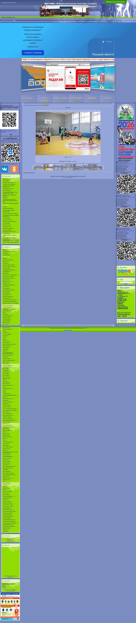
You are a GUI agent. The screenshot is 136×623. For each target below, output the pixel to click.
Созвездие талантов (7, 441)
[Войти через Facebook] (125, 271)
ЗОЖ (4, 312)
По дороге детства (7, 478)
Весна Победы (6, 483)
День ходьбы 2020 (7, 310)
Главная (3, 17)
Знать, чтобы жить (7, 413)
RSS (14, 20)
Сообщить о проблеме (33, 53)
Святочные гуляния (7, 513)
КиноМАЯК (5, 469)
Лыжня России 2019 (7, 355)
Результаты (7, 589)
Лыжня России (6, 448)
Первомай (5, 253)
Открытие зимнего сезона (9, 266)
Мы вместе (5, 263)
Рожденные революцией (8, 309)
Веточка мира (6, 291)
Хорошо (3, 586)
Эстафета (5, 332)
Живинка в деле (6, 345)
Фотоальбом (31, 105)
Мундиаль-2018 (6, 378)
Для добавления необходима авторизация (10, 576)
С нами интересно (7, 307)
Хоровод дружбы (7, 366)
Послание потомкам (7, 418)
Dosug (75, 161)
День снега (5, 261)
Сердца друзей (6, 271)
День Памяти (6, 381)
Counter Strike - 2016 (7, 504)
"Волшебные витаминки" (8, 526)
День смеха (5, 493)
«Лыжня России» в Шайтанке (9, 301)
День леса (5, 423)
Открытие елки (6, 317)
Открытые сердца (7, 491)
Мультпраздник (6, 508)
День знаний (6, 375)
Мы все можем (6, 268)
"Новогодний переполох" (8, 519)
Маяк (4, 249)
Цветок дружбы (6, 320)
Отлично (4, 585)
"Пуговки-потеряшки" (8, 516)
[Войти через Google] (132, 271)
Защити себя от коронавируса (10, 274)
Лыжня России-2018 (7, 401)
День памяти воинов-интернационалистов (8, 353)
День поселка (6, 322)
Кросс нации (6, 373)
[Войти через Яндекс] (129, 271)
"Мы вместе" (6, 464)
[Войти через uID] (119, 271)
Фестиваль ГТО (6, 294)
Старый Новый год (7, 514)
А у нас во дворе (7, 334)
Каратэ (4, 339)
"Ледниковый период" (8, 524)
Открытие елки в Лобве (8, 264)
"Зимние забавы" (7, 518)
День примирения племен (9, 474)
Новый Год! (5, 403)
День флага (5, 273)
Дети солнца (6, 368)
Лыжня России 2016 (7, 509)
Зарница (5, 350)
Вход (14, 17)
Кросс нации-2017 (7, 425)
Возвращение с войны (8, 276)
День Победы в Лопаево (8, 289)
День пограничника (7, 385)
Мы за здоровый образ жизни (9, 410)
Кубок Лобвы (6, 347)
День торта (5, 324)
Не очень (4, 587)
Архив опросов (13, 589)
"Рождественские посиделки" (9, 523)
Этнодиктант (6, 370)
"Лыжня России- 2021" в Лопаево (10, 303)
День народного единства (9, 420)
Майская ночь (6, 479)
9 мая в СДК (6, 286)
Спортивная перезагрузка (9, 251)
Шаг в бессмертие (7, 329)
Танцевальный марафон (8, 284)
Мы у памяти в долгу (8, 398)
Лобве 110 (5, 529)
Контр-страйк (6, 443)
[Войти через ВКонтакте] (122, 271)
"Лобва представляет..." (8, 496)
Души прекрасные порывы (9, 344)
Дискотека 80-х (6, 463)
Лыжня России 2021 (7, 305)
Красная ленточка (7, 436)
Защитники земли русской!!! (9, 299)
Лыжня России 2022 (7, 259)
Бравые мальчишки (7, 503)
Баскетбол (5, 335)
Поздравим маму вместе (9, 269)
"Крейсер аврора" (7, 416)
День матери (6, 361)
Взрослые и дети (7, 501)
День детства (6, 283)
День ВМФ (5, 531)
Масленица (5, 314)
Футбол (4, 431)
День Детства (6, 383)
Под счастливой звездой (8, 360)
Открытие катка (6, 319)
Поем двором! (6, 288)
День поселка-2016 (7, 468)
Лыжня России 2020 (7, 315)
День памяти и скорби (8, 473)
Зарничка (5, 499)
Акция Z (4, 258)
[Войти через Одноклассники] (126, 274)
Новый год (5, 356)
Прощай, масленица (7, 296)
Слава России (6, 393)
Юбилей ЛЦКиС (6, 528)
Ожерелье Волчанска (8, 426)
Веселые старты (7, 256)
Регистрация (9, 17)
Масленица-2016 (7, 498)
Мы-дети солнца (6, 458)
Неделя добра (6, 254)
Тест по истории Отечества (9, 408)
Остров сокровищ (7, 365)
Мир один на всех (7, 281)
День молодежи (6, 430)
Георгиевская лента (7, 388)
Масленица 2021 (7, 298)
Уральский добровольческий (9, 395)
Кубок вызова (6, 494)
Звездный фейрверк (7, 456)
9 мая (4, 330)
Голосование (6, 371)
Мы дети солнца (6, 421)
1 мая (4, 337)
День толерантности (7, 415)
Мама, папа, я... (6, 340)
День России (6, 279)
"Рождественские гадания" (9, 521)
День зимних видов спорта (9, 511)
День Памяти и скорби (8, 278)
